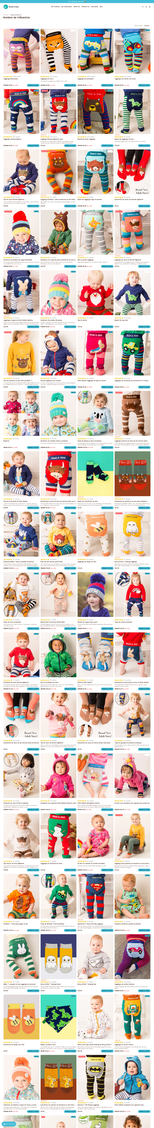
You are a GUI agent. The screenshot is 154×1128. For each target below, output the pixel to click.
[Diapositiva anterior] (7, 51)
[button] (147, 25)
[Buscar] (143, 7)
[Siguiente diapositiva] (36, 51)
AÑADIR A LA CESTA (33, 85)
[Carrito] (149, 7)
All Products (6, 15)
